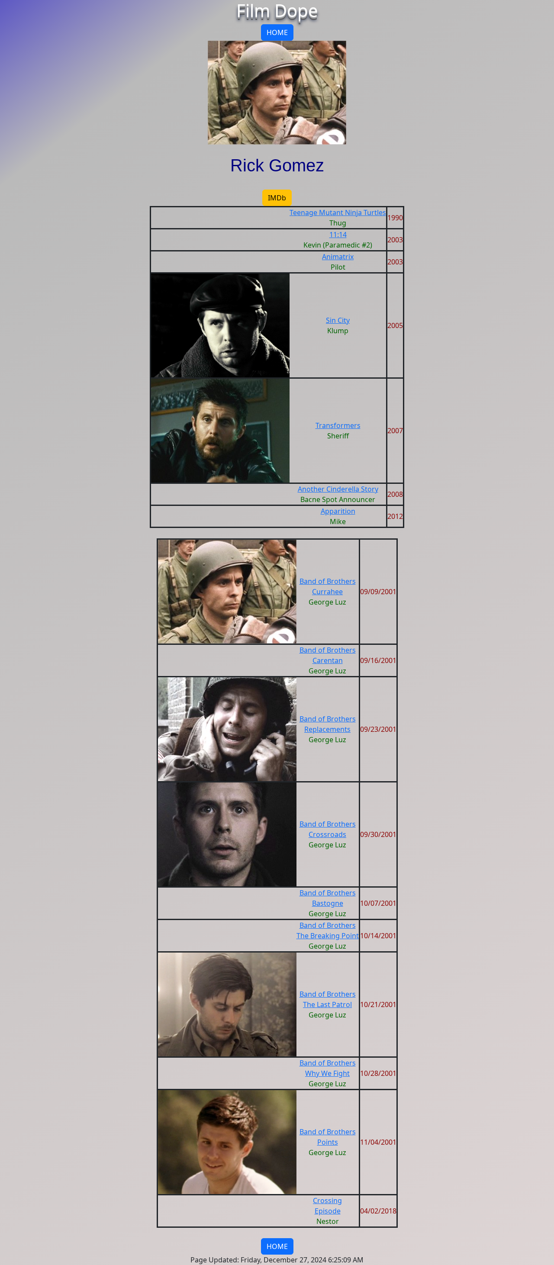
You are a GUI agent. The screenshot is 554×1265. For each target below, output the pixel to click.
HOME (277, 32)
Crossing (327, 1200)
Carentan (327, 660)
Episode (328, 1211)
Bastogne (327, 903)
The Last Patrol (327, 1004)
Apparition (338, 511)
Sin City (338, 320)
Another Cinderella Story (338, 489)
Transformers (338, 425)
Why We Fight (327, 1073)
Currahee (327, 591)
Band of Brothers (328, 581)
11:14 (338, 234)
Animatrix (338, 256)
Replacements (327, 729)
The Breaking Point (327, 935)
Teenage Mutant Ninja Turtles (338, 212)
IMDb (277, 198)
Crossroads (327, 834)
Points (327, 1142)
